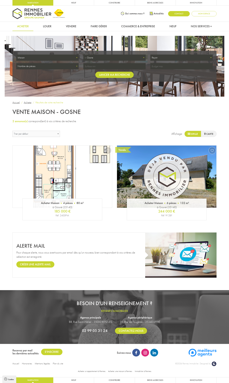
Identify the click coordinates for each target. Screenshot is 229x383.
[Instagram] (145, 353)
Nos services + (201, 26)
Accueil (16, 102)
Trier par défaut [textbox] (21, 133)
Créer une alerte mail (35, 264)
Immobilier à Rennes (143, 371)
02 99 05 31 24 (94, 330)
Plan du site (58, 363)
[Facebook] (136, 353)
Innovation (196, 2)
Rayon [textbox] (154, 57)
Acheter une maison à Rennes (120, 371)
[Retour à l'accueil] (31, 13)
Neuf (73, 2)
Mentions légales (42, 363)
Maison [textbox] (21, 57)
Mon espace (204, 13)
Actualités (159, 13)
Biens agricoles (155, 2)
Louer (47, 26)
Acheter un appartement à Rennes (91, 371)
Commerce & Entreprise (138, 26)
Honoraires (27, 363)
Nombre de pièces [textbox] (26, 66)
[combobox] (47, 58)
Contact (178, 13)
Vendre (71, 26)
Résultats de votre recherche (49, 102)
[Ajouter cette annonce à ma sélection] (107, 150)
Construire (114, 2)
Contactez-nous (131, 331)
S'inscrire (52, 352)
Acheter (23, 26)
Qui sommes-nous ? (134, 13)
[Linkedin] (154, 353)
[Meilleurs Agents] (202, 352)
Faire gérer (99, 26)
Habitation (32, 2)
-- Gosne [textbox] (89, 57)
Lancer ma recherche (114, 75)
